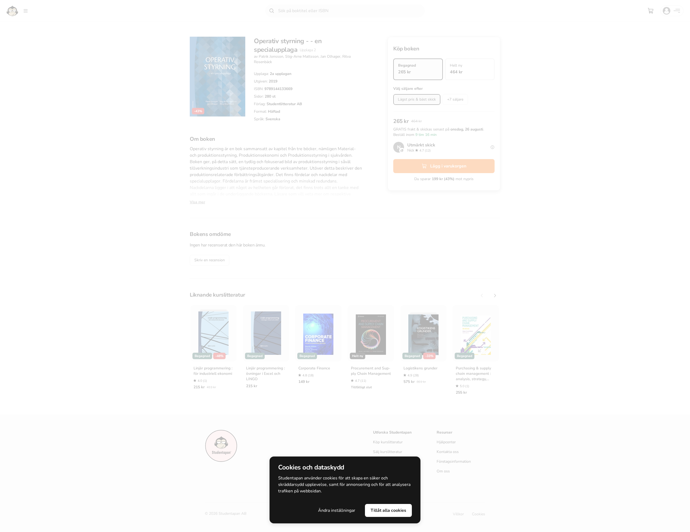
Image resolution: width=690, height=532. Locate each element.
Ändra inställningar (336, 510)
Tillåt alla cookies (388, 510)
